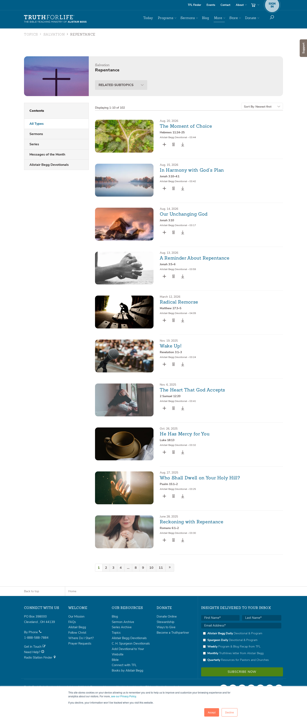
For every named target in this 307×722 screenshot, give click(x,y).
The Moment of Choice (186, 126)
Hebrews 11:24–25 (172, 132)
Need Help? (32, 652)
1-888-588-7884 (36, 638)
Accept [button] (212, 712)
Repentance (82, 34)
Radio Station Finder (38, 657)
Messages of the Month (47, 154)
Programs (165, 18)
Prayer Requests (79, 643)
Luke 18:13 (167, 440)
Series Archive (122, 627)
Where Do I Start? (81, 638)
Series (34, 144)
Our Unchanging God (184, 214)
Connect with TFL (124, 665)
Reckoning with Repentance (191, 522)
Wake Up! (170, 346)
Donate (250, 18)
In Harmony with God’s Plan (192, 170)
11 (161, 567)
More (218, 18)
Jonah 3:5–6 (167, 264)
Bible (115, 660)
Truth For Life (55, 19)
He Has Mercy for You (184, 434)
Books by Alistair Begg (127, 670)
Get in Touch (33, 647)
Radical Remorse (179, 302)
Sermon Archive (123, 622)
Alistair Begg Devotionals (49, 164)
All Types (36, 123)
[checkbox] (241, 647)
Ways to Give (166, 627)
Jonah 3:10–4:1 (169, 176)
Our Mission (76, 616)
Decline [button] (229, 712)
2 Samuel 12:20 (170, 396)
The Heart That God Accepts (192, 390)
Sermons (187, 18)
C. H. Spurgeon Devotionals (131, 643)
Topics (31, 34)
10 (151, 567)
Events (211, 5)
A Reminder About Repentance (195, 258)
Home (72, 591)
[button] (173, 144)
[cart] (255, 5)
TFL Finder (194, 5)
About (240, 5)
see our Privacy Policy (123, 696)
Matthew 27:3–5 (170, 308)
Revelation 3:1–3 (171, 352)
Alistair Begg (77, 627)
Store (233, 18)
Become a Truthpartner (173, 633)
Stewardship (165, 622)
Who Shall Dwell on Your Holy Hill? (200, 478)
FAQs (72, 622)
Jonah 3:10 (167, 220)
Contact (225, 5)
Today (148, 18)
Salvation (54, 34)
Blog (205, 18)
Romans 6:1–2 (169, 528)
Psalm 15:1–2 (169, 484)
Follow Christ (77, 633)
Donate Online (167, 616)
